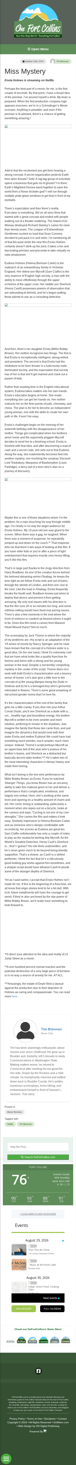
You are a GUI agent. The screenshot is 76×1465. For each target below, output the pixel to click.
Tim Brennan (62, 61)
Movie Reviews (14, 1112)
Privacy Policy (17, 1418)
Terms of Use (34, 1418)
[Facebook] (38, 1371)
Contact (62, 1418)
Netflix (10, 1124)
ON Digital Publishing (47, 1426)
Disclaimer (50, 1418)
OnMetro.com (61, 1422)
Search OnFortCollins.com (39, 1157)
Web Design (25, 1426)
